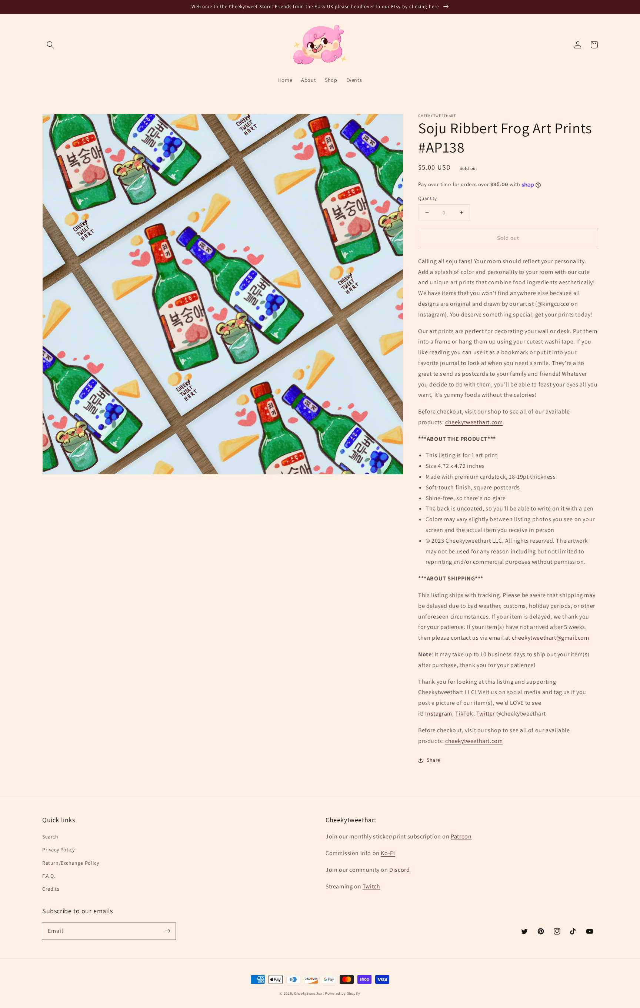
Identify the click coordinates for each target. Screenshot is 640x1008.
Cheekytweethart (309, 993)
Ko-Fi (388, 853)
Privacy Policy (58, 849)
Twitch (371, 886)
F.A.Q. (49, 876)
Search (50, 836)
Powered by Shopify (342, 993)
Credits (50, 888)
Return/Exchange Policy (70, 863)
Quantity (427, 198)
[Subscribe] (167, 931)
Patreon (461, 836)
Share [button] (433, 760)
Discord (399, 870)
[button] (50, 45)
